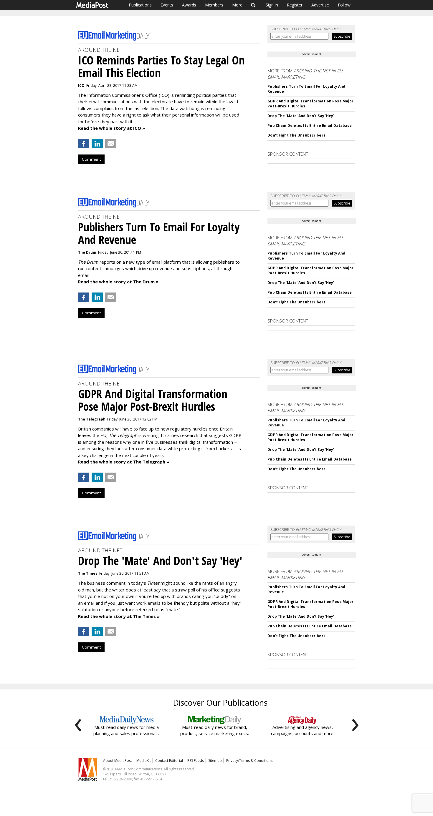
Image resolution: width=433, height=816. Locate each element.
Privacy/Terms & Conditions (249, 760)
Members (214, 5)
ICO (81, 85)
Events (167, 5)
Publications (140, 5)
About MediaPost (117, 760)
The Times (87, 573)
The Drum (87, 252)
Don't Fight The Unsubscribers (296, 135)
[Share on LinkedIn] (97, 143)
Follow (344, 5)
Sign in (272, 5)
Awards (189, 5)
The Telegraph (91, 419)
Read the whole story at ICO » (111, 128)
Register (295, 5)
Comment (91, 159)
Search (253, 5)
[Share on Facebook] (83, 143)
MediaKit (143, 760)
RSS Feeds (195, 760)
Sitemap (215, 760)
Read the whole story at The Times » (119, 616)
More (237, 5)
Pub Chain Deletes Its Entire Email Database (309, 125)
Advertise (320, 5)
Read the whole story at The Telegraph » (123, 462)
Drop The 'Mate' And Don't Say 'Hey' (300, 115)
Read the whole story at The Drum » (118, 282)
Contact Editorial (169, 760)
